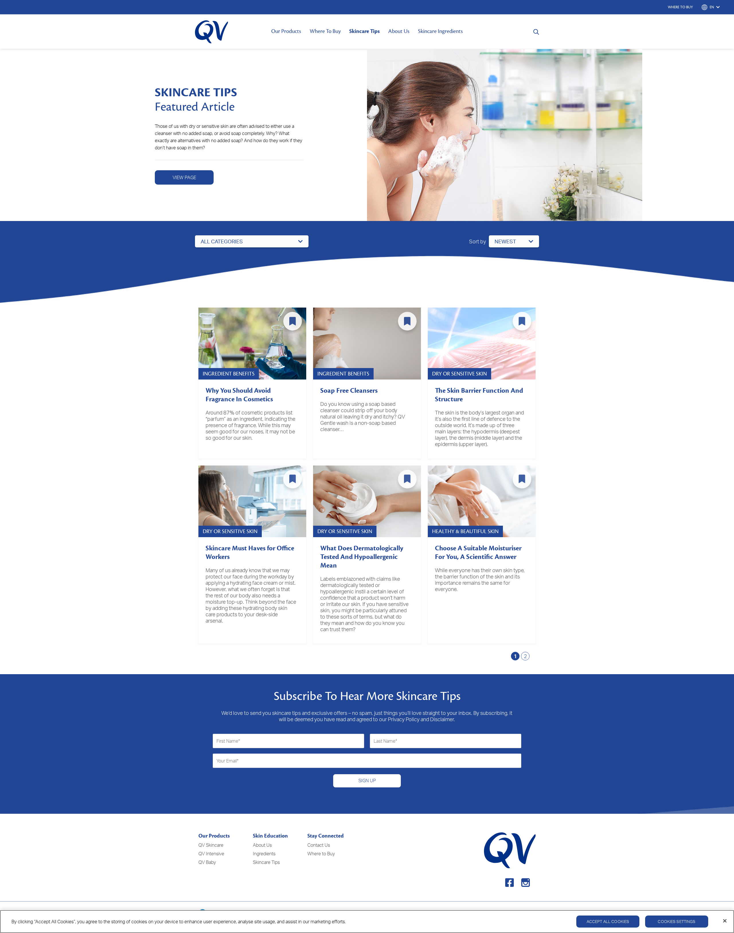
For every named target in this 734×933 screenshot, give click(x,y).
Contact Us (318, 845)
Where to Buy (321, 853)
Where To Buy (325, 31)
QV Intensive (211, 853)
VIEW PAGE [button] (184, 177)
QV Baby (207, 862)
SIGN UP (367, 780)
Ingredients (264, 853)
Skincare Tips (364, 31)
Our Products (286, 31)
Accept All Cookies (608, 921)
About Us (398, 31)
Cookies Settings (676, 921)
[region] (367, 921)
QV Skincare (210, 845)
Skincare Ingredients (440, 31)
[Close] (725, 921)
